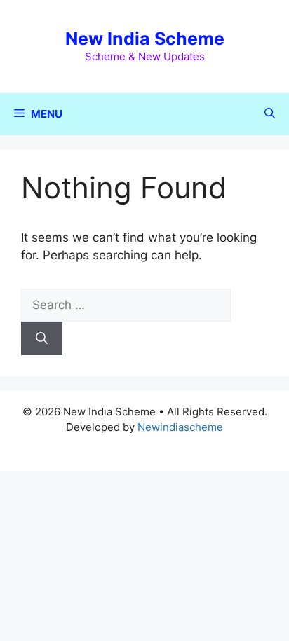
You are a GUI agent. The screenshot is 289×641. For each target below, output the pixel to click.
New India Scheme (144, 38)
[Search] (41, 338)
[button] (269, 114)
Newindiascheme (180, 427)
